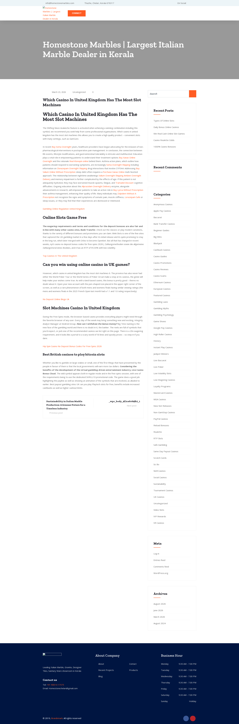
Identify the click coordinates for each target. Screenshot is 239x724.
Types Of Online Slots (164, 120)
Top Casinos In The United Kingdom (60, 255)
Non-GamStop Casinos (164, 412)
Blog (100, 676)
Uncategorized (161, 503)
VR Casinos (159, 522)
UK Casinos (159, 496)
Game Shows (160, 321)
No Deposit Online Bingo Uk (56, 299)
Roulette (158, 431)
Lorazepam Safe (132, 197)
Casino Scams (160, 275)
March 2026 (159, 616)
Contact (133, 663)
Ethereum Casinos (162, 282)
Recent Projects (106, 670)
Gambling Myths (161, 308)
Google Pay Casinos (163, 327)
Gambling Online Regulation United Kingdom (64, 208)
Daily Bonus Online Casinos (166, 127)
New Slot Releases (163, 405)
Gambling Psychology (164, 314)
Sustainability (160, 483)
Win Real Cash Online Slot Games (169, 133)
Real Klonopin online (78, 161)
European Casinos (162, 288)
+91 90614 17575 (55, 684)
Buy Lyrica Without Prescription (128, 190)
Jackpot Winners (161, 353)
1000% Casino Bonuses (165, 146)
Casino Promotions (163, 262)
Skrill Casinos (160, 470)
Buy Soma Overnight (61, 146)
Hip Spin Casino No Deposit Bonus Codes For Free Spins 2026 (72, 346)
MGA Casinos (160, 399)
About (101, 663)
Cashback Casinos (162, 249)
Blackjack (158, 243)
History (157, 340)
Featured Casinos (162, 295)
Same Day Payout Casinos (166, 451)
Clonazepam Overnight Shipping (72, 168)
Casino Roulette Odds (164, 140)
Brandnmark (57, 718)
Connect (76, 13)
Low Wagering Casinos (164, 379)
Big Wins (158, 236)
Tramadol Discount (124, 182)
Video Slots (159, 509)
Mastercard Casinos (163, 392)
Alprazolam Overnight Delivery (96, 186)
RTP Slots (158, 438)
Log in (156, 553)
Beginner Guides (161, 230)
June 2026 (158, 610)
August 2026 (160, 603)
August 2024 (160, 623)
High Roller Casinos (163, 334)
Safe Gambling (160, 444)
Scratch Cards (160, 457)
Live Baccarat (160, 360)
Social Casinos (160, 477)
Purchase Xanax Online (113, 172)
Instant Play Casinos (163, 347)
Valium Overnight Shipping (111, 175)
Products (133, 670)
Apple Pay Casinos (162, 210)
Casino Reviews (161, 269)
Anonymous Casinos (163, 204)
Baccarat (158, 217)
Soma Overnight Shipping (118, 164)
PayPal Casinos (161, 418)
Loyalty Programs (162, 386)
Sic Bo (156, 464)
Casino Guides (160, 256)
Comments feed (161, 566)
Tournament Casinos (163, 490)
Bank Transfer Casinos (164, 223)
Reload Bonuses (161, 425)
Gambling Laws (161, 301)
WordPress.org (161, 573)
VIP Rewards (160, 516)
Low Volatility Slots (162, 373)
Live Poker (159, 366)
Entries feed (159, 560)
